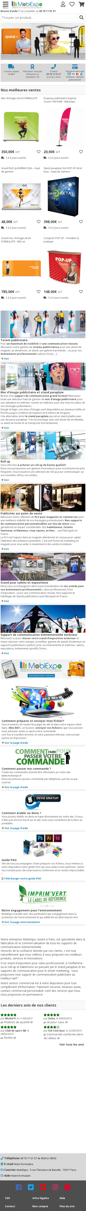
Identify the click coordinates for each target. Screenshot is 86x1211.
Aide (62, 1198)
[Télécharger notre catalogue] (43, 677)
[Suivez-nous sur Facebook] (18, 1187)
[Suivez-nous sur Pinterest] (67, 1187)
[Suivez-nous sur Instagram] (55, 1187)
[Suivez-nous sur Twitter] (31, 1187)
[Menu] (5, 4)
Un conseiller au (38, 11)
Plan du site (67, 1206)
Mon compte (40, 1206)
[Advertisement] (43, 1106)
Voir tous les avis (71, 1044)
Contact (10, 1206)
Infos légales (40, 1198)
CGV (7, 1198)
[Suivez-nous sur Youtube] (43, 1187)
